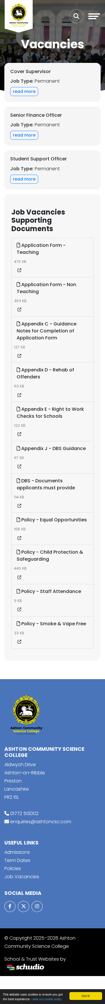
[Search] (76, 16)
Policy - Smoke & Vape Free (53, 623)
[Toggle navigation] (94, 16)
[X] (23, 906)
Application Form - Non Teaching (46, 288)
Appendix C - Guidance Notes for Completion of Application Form (46, 330)
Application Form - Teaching (41, 249)
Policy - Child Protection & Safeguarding (50, 555)
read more (24, 91)
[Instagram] (37, 906)
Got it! (86, 996)
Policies (12, 868)
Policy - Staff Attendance (50, 591)
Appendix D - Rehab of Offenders (45, 373)
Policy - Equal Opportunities (53, 519)
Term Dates (17, 860)
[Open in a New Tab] (19, 270)
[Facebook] (9, 906)
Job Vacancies (21, 876)
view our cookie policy (47, 999)
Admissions (17, 852)
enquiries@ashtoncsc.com (40, 821)
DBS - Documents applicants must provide (46, 484)
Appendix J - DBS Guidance (53, 448)
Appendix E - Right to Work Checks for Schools (50, 412)
